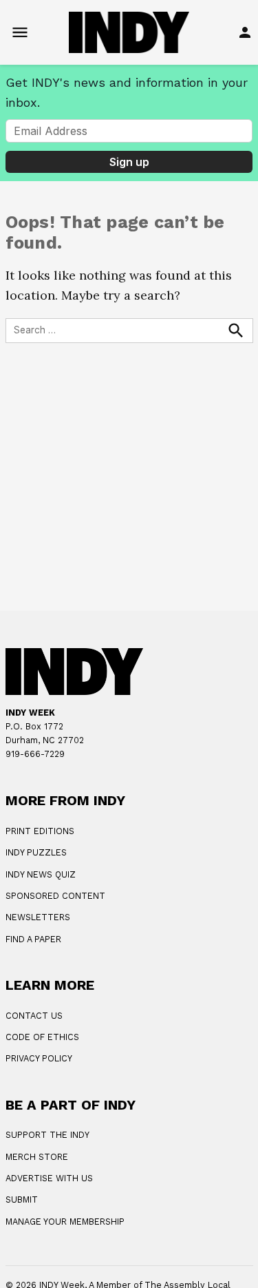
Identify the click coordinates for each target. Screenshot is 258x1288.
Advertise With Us (49, 1178)
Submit (22, 1199)
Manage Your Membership (65, 1221)
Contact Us (34, 1015)
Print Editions (40, 831)
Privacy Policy (39, 1058)
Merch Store (37, 1157)
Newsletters (38, 917)
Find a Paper (33, 939)
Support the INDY (47, 1135)
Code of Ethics (42, 1037)
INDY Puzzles (36, 852)
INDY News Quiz (41, 874)
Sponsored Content (55, 896)
